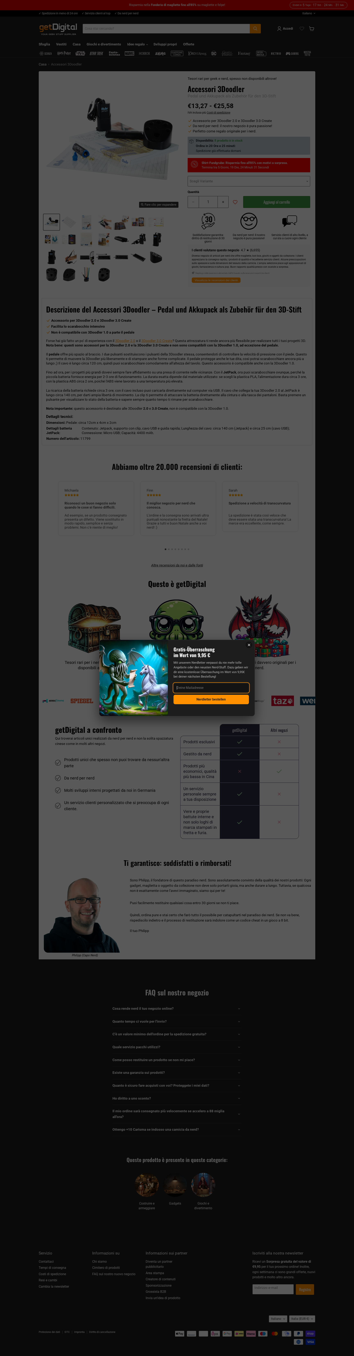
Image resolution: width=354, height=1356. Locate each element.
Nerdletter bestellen (211, 699)
